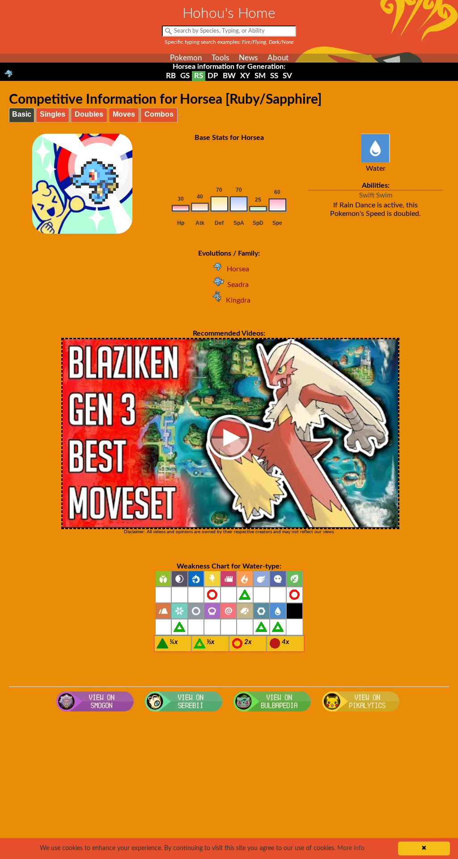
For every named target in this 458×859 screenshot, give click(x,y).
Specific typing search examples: (229, 42)
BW (229, 76)
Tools (220, 58)
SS (274, 76)
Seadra (238, 284)
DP (213, 76)
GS (185, 76)
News (248, 58)
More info (351, 848)
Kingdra (238, 300)
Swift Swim (375, 195)
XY (245, 76)
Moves (124, 114)
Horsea (238, 269)
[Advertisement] (229, 787)
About (277, 58)
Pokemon (186, 58)
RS (198, 76)
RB (171, 76)
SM (260, 76)
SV (287, 76)
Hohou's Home (229, 13)
